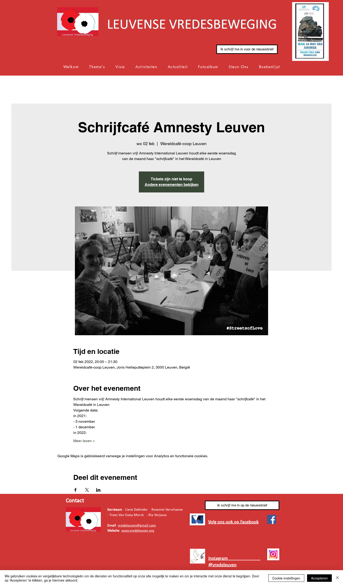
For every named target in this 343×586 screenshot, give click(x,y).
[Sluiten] (337, 578)
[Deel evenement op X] (87, 490)
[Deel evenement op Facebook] (75, 490)
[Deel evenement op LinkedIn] (98, 490)
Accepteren (319, 578)
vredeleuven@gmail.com (137, 525)
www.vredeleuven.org (137, 531)
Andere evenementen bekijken (172, 184)
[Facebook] (271, 519)
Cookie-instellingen (286, 578)
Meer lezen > (84, 441)
